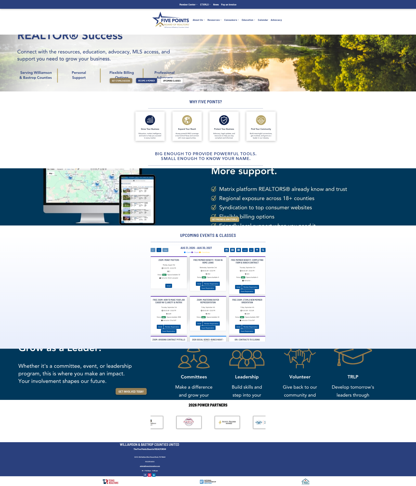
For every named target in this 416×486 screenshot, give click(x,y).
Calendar (263, 19)
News (216, 5)
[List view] (238, 250)
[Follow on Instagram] (149, 475)
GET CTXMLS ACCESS (121, 80)
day (251, 250)
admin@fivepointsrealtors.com (150, 466)
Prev (151, 422)
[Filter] (257, 250)
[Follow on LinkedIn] (154, 475)
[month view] (226, 250)
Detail (169, 286)
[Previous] (153, 250)
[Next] (159, 250)
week (245, 250)
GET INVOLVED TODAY (131, 391)
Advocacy (276, 19)
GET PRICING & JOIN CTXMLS (224, 219)
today (165, 250)
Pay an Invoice (228, 5)
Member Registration (211, 284)
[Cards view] (232, 250)
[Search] (263, 250)
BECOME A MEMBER (146, 80)
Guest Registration (208, 288)
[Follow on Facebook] (145, 475)
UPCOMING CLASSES (172, 80)
